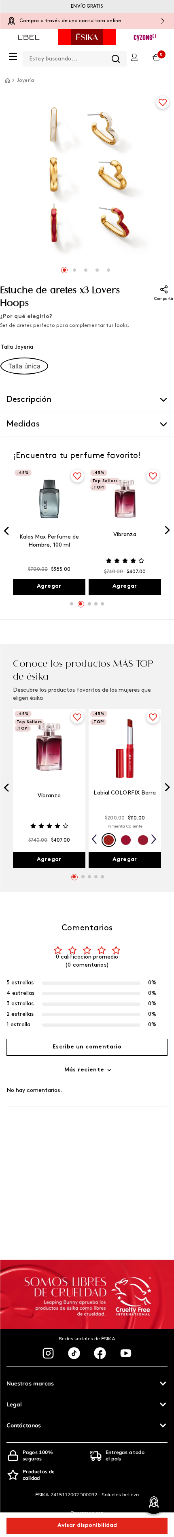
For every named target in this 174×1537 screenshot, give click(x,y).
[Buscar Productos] (116, 59)
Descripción (29, 400)
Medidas (23, 424)
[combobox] (75, 57)
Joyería (25, 80)
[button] (24, 366)
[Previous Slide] (6, 531)
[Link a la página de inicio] (7, 80)
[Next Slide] (167, 530)
